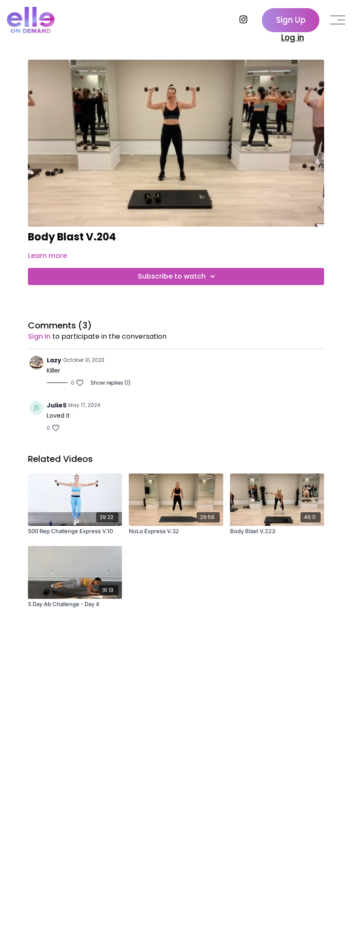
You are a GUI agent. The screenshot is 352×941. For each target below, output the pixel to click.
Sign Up (291, 20)
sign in (39, 336)
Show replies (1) (110, 382)
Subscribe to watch (172, 276)
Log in (292, 37)
